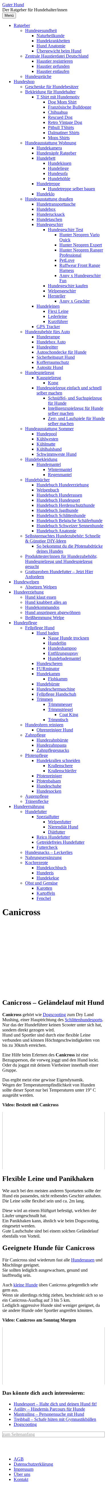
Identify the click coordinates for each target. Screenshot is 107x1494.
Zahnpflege (35, 735)
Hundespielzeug (39, 372)
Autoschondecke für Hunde (61, 352)
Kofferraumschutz (53, 362)
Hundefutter (36, 811)
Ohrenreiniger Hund (55, 729)
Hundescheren (49, 663)
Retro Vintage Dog (65, 122)
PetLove (66, 260)
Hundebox (46, 209)
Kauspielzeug (49, 377)
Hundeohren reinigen (44, 724)
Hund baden (48, 632)
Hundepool (47, 433)
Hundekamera (49, 147)
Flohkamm (57, 678)
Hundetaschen (49, 219)
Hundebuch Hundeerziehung (63, 484)
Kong (53, 382)
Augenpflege (37, 796)
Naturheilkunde (50, 35)
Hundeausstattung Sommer (49, 428)
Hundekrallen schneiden (58, 760)
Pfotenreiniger (49, 775)
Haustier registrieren (55, 61)
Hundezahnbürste (52, 740)
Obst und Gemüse (41, 883)
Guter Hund (13, 4)
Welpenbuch (48, 490)
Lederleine (57, 316)
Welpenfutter (59, 821)
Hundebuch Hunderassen (59, 495)
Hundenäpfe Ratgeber (56, 153)
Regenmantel (60, 474)
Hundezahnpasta (51, 745)
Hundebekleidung (41, 459)
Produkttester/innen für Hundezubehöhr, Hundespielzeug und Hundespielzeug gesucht (61, 561)
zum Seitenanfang (19, 1434)
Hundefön (57, 643)
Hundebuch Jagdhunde (57, 510)
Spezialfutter (48, 816)
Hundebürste (48, 683)
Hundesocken (49, 791)
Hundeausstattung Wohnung (50, 142)
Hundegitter (47, 347)
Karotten (44, 888)
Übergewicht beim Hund (59, 50)
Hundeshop (24, 81)
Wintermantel (60, 469)
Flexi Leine (58, 311)
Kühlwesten (47, 438)
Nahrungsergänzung (43, 857)
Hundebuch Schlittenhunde (61, 515)
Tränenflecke (37, 801)
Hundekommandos (42, 607)
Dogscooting (54, 1014)
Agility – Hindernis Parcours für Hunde (49, 1409)
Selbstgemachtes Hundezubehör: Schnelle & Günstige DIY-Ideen (62, 538)
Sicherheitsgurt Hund (56, 357)
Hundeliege (58, 168)
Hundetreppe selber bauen (71, 188)
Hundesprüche (38, 76)
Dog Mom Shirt (62, 102)
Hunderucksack (51, 214)
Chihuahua (58, 112)
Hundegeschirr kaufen (68, 285)
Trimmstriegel (60, 709)
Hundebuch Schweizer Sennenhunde (70, 525)
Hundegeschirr (50, 224)
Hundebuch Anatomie (56, 530)
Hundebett (46, 158)
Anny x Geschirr (74, 301)
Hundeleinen (48, 306)
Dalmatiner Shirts (63, 132)
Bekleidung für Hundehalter (50, 91)
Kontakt (21, 1479)
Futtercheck (47, 847)
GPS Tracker (48, 326)
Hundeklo (45, 193)
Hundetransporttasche (56, 204)
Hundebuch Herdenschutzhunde (66, 505)
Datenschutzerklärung (33, 1464)
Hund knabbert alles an (46, 602)
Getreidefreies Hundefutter (60, 842)
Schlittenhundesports (83, 1019)
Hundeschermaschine (56, 689)
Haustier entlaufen (53, 71)
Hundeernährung (29, 806)
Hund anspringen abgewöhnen (52, 612)
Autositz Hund (50, 367)
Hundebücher (37, 479)
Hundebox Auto (51, 341)
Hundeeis (45, 872)
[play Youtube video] (53, 1140)
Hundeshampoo (62, 648)
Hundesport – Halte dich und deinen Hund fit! (55, 1404)
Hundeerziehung (29, 592)
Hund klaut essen (40, 597)
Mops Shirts (59, 137)
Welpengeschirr (62, 290)
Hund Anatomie (51, 45)
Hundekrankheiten (53, 40)
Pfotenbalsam (49, 780)
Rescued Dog (60, 117)
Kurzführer (58, 321)
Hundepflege (25, 622)
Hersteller (56, 296)
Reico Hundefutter (53, 837)
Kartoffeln (46, 893)
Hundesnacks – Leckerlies (48, 852)
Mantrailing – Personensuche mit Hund (49, 1414)
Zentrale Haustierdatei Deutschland (56, 56)
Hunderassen (82, 1259)
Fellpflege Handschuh (56, 694)
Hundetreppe (48, 183)
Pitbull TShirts (61, 127)
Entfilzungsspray (63, 653)
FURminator (48, 668)
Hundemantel (49, 464)
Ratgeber (22, 25)
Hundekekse (48, 877)
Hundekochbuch (51, 867)
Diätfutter (56, 832)
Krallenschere (60, 765)
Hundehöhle (59, 178)
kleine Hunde (25, 1284)
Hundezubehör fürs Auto (47, 331)
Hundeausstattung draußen (49, 199)
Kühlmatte (46, 444)
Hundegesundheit (41, 30)
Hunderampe (48, 336)
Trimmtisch (58, 719)
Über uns (22, 1474)
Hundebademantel (64, 658)
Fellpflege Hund (39, 627)
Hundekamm (48, 673)
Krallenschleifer (62, 770)
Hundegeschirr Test (65, 229)
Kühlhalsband (49, 449)
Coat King (68, 714)
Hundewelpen (26, 581)
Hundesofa (58, 173)
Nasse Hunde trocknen (68, 638)
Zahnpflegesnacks (53, 750)
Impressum (23, 1469)
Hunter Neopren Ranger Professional (81, 253)
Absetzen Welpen (41, 586)
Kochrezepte (36, 862)
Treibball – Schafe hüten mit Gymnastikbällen (55, 1419)
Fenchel (44, 898)
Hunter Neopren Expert (80, 244)
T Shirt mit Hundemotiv (58, 96)
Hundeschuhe (49, 786)
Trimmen (45, 699)
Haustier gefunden (53, 66)
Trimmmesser (60, 704)
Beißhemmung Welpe (44, 617)
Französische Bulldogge (69, 107)
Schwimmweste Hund (56, 454)
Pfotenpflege (36, 755)
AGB (19, 1459)
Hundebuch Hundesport (58, 500)
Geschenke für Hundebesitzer (51, 86)
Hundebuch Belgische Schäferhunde (69, 520)
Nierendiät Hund (63, 826)
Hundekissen (59, 163)
